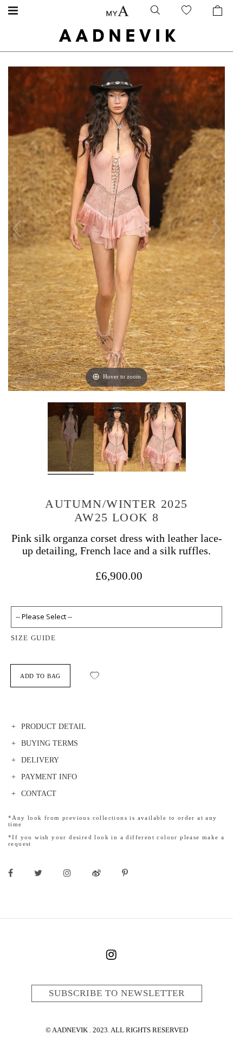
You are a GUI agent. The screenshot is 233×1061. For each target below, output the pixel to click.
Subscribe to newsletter (117, 993)
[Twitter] (38, 872)
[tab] (116, 728)
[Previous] (16, 229)
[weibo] (96, 872)
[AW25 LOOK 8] (71, 438)
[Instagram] (111, 957)
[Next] (216, 229)
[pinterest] (125, 872)
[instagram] (67, 872)
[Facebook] (10, 872)
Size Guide (33, 638)
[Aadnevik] (116, 35)
